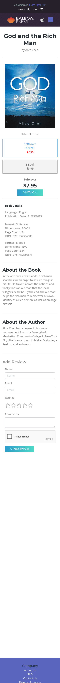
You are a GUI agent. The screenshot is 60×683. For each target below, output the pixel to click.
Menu (51, 19)
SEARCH (21, 9)
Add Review (14, 362)
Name (8, 369)
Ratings (9, 397)
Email (8, 383)
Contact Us (30, 678)
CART (36, 9)
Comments (12, 414)
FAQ (30, 674)
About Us (30, 670)
